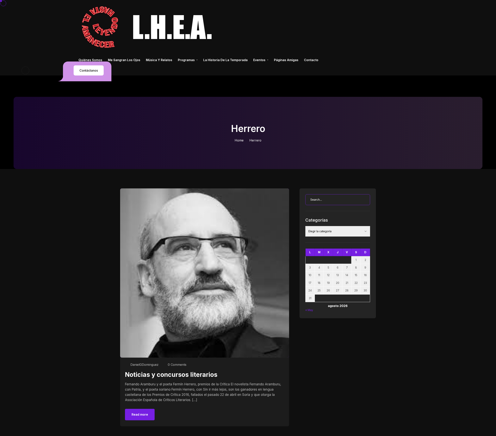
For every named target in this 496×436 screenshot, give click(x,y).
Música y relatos (159, 60)
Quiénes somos (90, 60)
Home (239, 140)
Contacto (311, 60)
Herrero (255, 140)
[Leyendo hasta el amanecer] (148, 27)
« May (309, 310)
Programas (186, 60)
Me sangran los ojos (124, 60)
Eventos (259, 60)
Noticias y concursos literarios (171, 374)
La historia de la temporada (225, 60)
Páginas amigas (286, 60)
